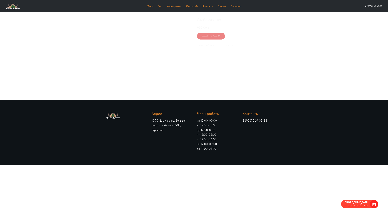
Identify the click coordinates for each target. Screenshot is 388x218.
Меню (150, 6)
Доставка (236, 6)
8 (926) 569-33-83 (373, 6)
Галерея (222, 6)
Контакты (207, 6)
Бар (160, 6)
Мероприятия (174, 6)
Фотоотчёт (192, 6)
